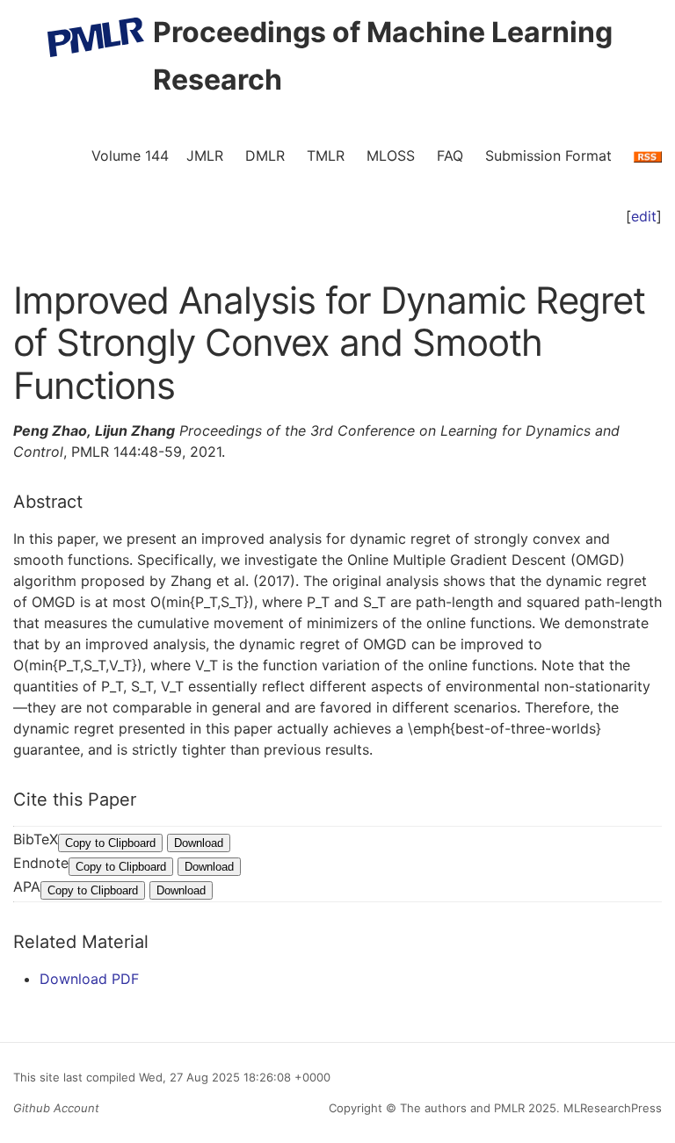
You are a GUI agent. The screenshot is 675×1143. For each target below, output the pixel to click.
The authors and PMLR (462, 1108)
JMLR (204, 155)
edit (644, 216)
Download (198, 843)
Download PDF (89, 978)
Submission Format (548, 155)
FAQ (450, 155)
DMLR (265, 155)
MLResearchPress (611, 1108)
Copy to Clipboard (110, 843)
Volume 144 (130, 155)
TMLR (326, 155)
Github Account (56, 1108)
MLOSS (391, 155)
